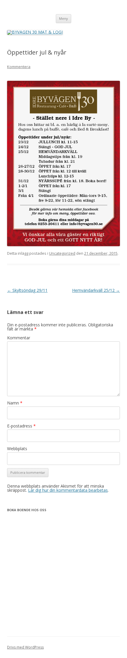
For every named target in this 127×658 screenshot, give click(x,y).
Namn (14, 403)
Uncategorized (62, 253)
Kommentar (18, 337)
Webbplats (17, 448)
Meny (63, 18)
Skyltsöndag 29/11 (27, 290)
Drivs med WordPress (25, 647)
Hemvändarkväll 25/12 (96, 290)
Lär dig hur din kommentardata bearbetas (68, 490)
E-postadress (21, 426)
